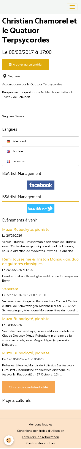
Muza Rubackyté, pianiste (25, 229)
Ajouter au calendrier (27, 64)
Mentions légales (40, 424)
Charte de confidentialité (28, 387)
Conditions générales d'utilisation (40, 431)
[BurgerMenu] (72, 7)
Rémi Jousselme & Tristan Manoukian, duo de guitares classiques (40, 261)
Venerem (10, 288)
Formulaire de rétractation (40, 437)
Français (18, 161)
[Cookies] (9, 440)
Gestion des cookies (40, 443)
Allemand (19, 141)
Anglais (17, 151)
